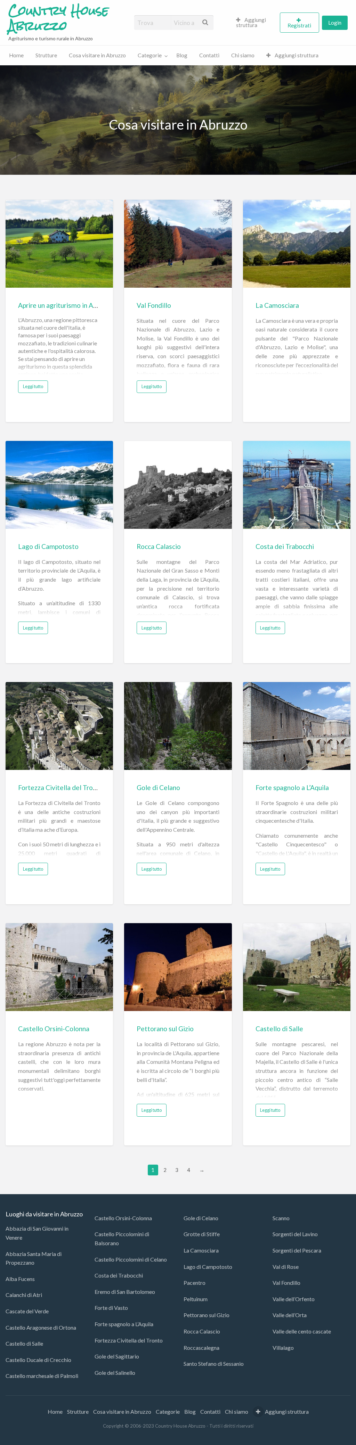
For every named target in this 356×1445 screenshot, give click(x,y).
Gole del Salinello (115, 1372)
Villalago (283, 1347)
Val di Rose (286, 1266)
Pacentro (194, 1282)
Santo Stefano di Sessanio (214, 1363)
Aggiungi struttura (251, 22)
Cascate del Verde (27, 1311)
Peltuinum (196, 1299)
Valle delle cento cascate (302, 1331)
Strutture (46, 55)
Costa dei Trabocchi (285, 546)
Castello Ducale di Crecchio (38, 1359)
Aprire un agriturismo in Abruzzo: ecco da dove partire (97, 305)
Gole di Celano (158, 787)
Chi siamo (242, 55)
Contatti (209, 55)
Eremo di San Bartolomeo (125, 1291)
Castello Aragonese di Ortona (41, 1327)
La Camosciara (277, 305)
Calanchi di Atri (24, 1294)
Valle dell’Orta (290, 1315)
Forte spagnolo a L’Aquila (292, 787)
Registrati (299, 25)
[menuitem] (255, 23)
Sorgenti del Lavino (295, 1234)
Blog (181, 55)
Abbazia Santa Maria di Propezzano (34, 1258)
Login (334, 22)
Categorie (150, 55)
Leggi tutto (33, 386)
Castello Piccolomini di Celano (131, 1259)
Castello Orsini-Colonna (53, 1029)
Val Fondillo (154, 305)
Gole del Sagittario (117, 1356)
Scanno (281, 1218)
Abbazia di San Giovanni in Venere (37, 1233)
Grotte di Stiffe (202, 1234)
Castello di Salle (279, 1029)
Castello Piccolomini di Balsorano (122, 1238)
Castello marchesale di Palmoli (42, 1375)
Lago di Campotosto (48, 546)
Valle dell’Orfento (294, 1299)
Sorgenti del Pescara (297, 1250)
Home (16, 55)
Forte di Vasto (111, 1307)
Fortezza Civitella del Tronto (60, 787)
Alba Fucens (20, 1278)
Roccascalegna (201, 1347)
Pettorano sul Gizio (165, 1029)
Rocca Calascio (159, 546)
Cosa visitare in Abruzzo (97, 55)
